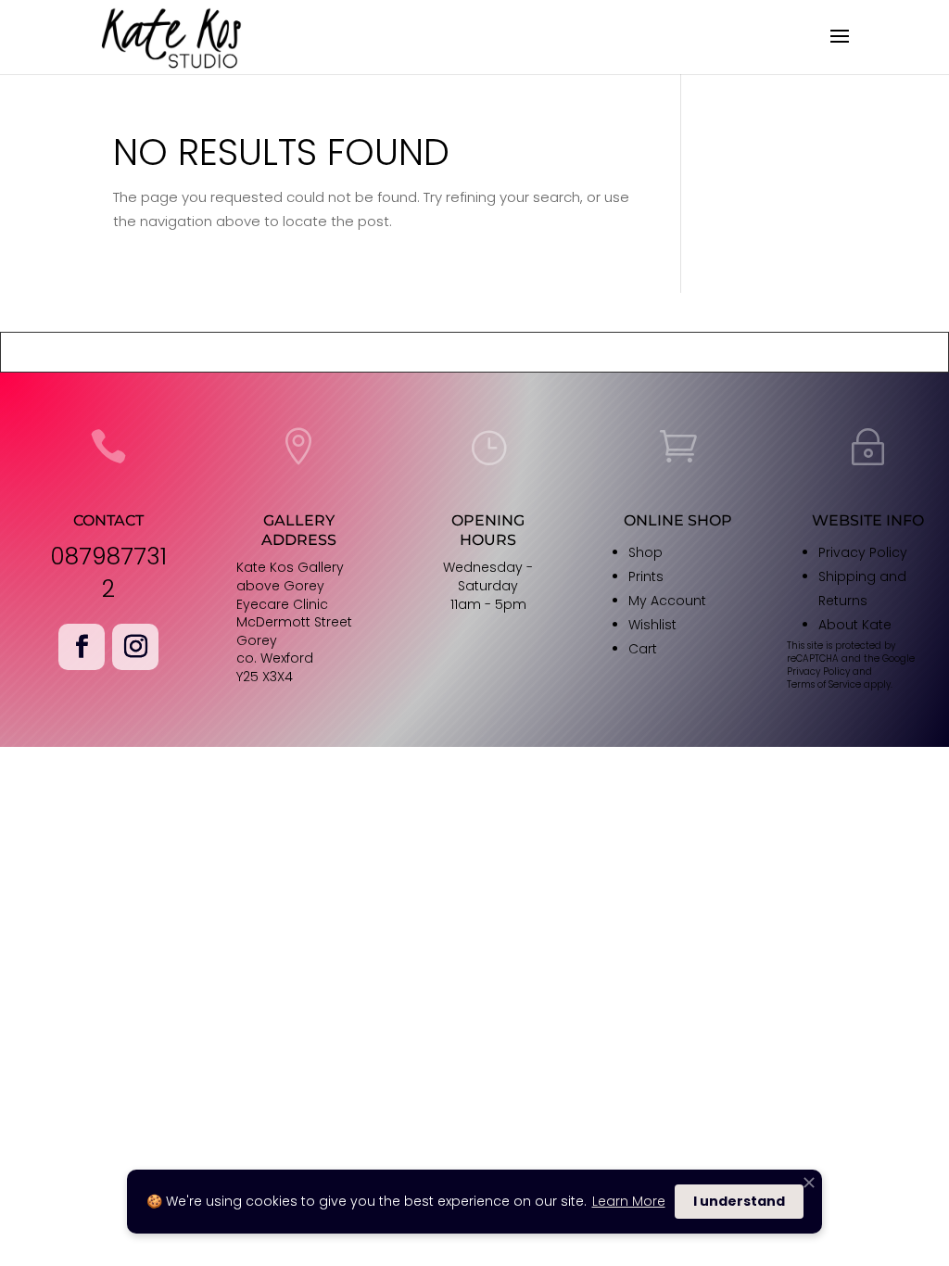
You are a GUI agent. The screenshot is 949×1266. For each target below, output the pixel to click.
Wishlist (652, 624)
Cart (642, 648)
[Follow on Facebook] (81, 647)
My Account (667, 600)
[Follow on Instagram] (135, 647)
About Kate (855, 624)
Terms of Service (824, 684)
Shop (645, 552)
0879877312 (108, 572)
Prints (646, 576)
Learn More (628, 1201)
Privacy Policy (862, 552)
